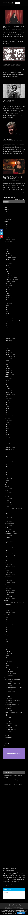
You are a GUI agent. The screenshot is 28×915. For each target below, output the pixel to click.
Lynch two (7, 644)
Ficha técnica (9, 225)
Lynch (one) (7, 634)
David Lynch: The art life (10, 616)
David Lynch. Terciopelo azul (11, 718)
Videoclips (7, 743)
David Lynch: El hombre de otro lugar (12, 683)
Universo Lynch (8, 708)
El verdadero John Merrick (11, 257)
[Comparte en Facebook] (1, 230)
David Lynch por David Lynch (11, 691)
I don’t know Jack (8, 626)
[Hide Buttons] (0, 239)
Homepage (6, 205)
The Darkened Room (9, 541)
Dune (6, 261)
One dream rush (8, 502)
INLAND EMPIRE (8, 396)
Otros (5, 733)
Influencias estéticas (9, 215)
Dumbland (7, 477)
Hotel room (7, 463)
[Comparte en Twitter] (1, 233)
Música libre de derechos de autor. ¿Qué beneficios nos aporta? (12, 101)
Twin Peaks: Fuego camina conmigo (12, 320)
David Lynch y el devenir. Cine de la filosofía (14, 687)
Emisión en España (10, 445)
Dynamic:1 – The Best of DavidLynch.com (13, 508)
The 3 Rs (7, 496)
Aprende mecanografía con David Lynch (12, 64)
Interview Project (8, 652)
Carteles (8, 235)
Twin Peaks (7, 418)
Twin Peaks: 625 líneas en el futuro (12, 704)
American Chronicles (9, 449)
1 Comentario (18, 29)
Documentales (7, 614)
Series (5, 417)
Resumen (8, 439)
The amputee (7, 569)
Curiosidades (9, 237)
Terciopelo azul (8, 283)
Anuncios (7, 735)
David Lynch (6, 209)
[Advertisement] (10, 765)
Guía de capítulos (9, 435)
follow (7, 892)
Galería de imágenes (10, 239)
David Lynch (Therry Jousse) (11, 722)
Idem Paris (7, 486)
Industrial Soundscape (9, 523)
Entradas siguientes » (20, 199)
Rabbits (6, 469)
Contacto (21, 908)
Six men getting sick (9, 592)
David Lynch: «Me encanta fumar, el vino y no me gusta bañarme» (13, 138)
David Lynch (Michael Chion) (11, 725)
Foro (5, 745)
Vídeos (7, 428)
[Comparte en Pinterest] (1, 236)
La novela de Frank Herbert (12, 277)
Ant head (7, 490)
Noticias (5, 207)
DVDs (7, 231)
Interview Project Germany (10, 660)
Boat (6, 512)
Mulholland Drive (8, 376)
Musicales (6, 600)
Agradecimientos (8, 737)
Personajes (8, 437)
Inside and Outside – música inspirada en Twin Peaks (13, 27)
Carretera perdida (8, 340)
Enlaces (6, 739)
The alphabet (7, 584)
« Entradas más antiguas (9, 197)
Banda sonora (9, 372)
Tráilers (7, 233)
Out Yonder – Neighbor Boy (10, 520)
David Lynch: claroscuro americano (12, 700)
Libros (5, 677)
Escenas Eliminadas (10, 336)
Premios (8, 229)
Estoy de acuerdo (21, 913)
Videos (7, 494)
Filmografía (7, 213)
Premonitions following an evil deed (12, 555)
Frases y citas (8, 219)
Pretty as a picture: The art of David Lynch (15, 668)
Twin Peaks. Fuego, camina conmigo (12, 679)
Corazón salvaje (8, 302)
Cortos (5, 485)
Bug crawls (7, 537)
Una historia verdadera (10, 356)
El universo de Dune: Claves (12, 279)
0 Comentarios (17, 65)
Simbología (8, 443)
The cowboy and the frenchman (11, 563)
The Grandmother (8, 576)
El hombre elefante (9, 241)
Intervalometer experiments (11, 533)
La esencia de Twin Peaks (11, 441)
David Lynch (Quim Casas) (10, 729)
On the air (7, 455)
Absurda (6, 527)
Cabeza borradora (8, 223)
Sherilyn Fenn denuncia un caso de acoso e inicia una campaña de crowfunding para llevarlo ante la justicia (13, 178)
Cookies (6, 741)
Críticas (7, 227)
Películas (6, 221)
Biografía (7, 211)
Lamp (6, 516)
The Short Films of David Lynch (11, 549)
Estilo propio (7, 217)
